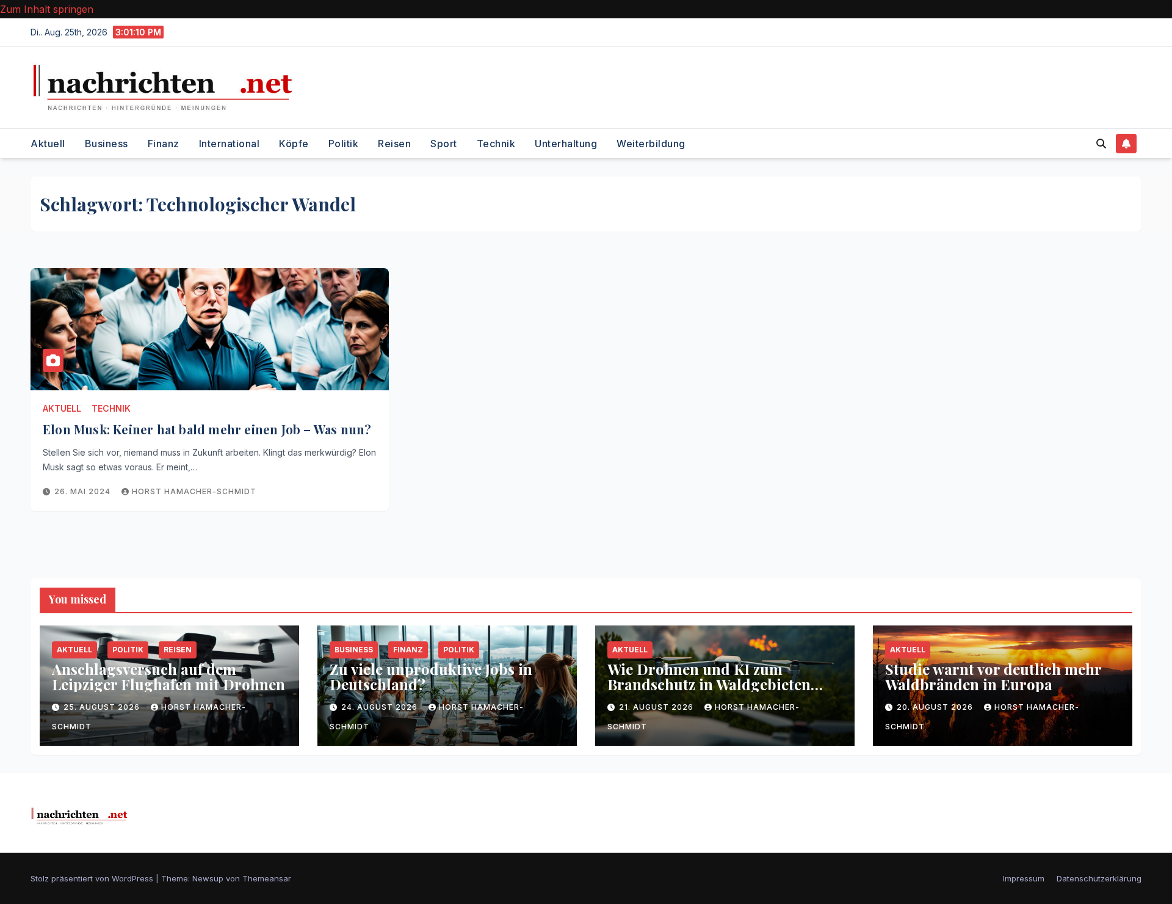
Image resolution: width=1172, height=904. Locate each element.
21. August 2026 (657, 707)
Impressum (1023, 878)
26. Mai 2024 (83, 491)
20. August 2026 (936, 707)
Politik (343, 143)
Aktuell (48, 143)
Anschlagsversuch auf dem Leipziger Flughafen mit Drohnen (168, 676)
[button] (1101, 143)
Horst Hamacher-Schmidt (194, 491)
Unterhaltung (566, 143)
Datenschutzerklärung (1099, 878)
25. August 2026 (102, 707)
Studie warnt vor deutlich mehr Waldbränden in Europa (993, 676)
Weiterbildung (651, 143)
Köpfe (294, 143)
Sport (443, 143)
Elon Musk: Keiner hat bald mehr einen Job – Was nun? (207, 429)
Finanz (163, 143)
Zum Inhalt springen (46, 9)
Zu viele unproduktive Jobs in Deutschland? (431, 676)
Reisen (394, 143)
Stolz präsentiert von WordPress (93, 878)
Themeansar (266, 878)
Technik (496, 143)
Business (106, 143)
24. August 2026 (380, 707)
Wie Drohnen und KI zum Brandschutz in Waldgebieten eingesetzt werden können (709, 684)
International (229, 143)
